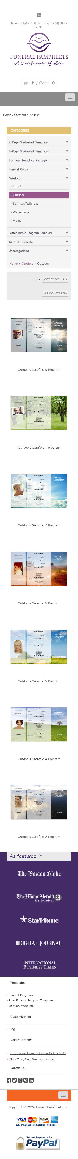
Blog (12, 1029)
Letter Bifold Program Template (31, 233)
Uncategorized (19, 251)
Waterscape (21, 212)
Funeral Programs (21, 995)
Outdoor (18, 195)
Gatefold (20, 115)
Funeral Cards (18, 169)
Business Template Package (28, 160)
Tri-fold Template (21, 242)
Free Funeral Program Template (31, 1000)
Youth (17, 221)
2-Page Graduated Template (28, 142)
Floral (17, 186)
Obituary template (21, 1005)
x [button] (65, 305)
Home (7, 115)
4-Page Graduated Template (28, 151)
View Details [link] (41, 305)
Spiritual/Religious (25, 203)
